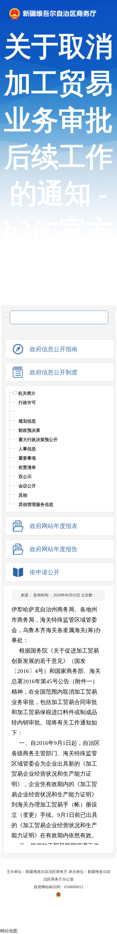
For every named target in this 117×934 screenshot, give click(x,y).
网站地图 (8, 931)
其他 (23, 495)
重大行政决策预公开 (38, 439)
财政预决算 (29, 430)
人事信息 (27, 449)
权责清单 (27, 467)
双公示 (25, 476)
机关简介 (27, 393)
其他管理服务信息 (36, 504)
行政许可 (27, 402)
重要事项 (27, 458)
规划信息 (27, 421)
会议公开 (27, 486)
